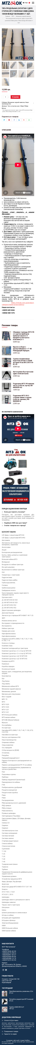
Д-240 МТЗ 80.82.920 (10, 600)
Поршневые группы (9, 774)
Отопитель (5, 753)
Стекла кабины (7, 843)
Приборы (5, 777)
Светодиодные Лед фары (11, 816)
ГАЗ (3, 572)
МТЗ (13, 16)
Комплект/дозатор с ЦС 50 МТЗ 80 (14, 656)
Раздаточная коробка (10, 792)
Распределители (8, 800)
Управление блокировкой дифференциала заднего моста (17, 873)
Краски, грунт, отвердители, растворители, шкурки (17, 672)
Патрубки (5, 755)
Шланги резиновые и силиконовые (14, 912)
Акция (4, 550)
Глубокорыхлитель (8, 583)
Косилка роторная (8, 669)
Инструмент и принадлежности (13, 623)
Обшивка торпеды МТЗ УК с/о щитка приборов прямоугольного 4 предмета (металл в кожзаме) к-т (23, 335)
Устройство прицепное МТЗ (12, 879)
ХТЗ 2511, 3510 (7, 894)
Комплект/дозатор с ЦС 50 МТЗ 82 (14, 659)
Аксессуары (6, 547)
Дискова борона (8, 613)
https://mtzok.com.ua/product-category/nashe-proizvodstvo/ (18, 304)
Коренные (5, 664)
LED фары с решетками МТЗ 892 (13, 538)
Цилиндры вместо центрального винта (16, 900)
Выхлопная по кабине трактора (13, 570)
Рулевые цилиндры (9, 813)
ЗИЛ (3, 618)
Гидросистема (7, 577)
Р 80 (3, 785)
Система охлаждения (9, 833)
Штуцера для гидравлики (11, 918)
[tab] (18, 129)
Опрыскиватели (7, 745)
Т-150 (4, 851)
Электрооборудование (10, 923)
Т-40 (3, 859)
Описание (6, 130)
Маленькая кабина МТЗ (10, 686)
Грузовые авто (7, 597)
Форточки (5, 884)
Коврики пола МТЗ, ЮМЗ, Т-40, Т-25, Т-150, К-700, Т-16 (17, 639)
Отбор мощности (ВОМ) (10, 750)
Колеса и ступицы (8, 643)
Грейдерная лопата (9, 590)
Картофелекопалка (9, 633)
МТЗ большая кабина (9, 715)
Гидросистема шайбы (9, 580)
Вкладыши (6, 562)
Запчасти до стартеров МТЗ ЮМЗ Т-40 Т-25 (17, 615)
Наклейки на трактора (10, 735)
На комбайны (7, 725)
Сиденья (5, 828)
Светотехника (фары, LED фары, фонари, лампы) (16, 819)
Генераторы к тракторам (11, 575)
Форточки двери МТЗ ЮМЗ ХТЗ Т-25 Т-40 (17, 887)
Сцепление (6, 849)
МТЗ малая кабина (8, 717)
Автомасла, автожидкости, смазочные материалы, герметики (16, 544)
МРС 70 (4, 699)
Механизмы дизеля (9, 691)
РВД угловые (6, 808)
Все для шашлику (8, 567)
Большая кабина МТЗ (9, 559)
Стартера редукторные (10, 841)
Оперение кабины (8, 742)
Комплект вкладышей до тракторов (15, 648)
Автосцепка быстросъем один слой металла (23, 373)
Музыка (5, 722)
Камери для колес (8, 631)
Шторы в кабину (8, 915)
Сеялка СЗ (5, 823)
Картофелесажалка (9, 636)
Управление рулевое (9, 876)
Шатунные (5, 907)
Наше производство (9, 740)
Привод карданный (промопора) (13, 780)
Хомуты (5, 889)
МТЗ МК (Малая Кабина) (10, 720)
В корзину (15, 97)
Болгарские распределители (12, 552)
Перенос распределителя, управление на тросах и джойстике (16, 768)
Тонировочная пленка (9, 864)
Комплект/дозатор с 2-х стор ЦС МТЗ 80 (16, 651)
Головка (5, 585)
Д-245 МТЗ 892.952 (9, 605)
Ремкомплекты (7, 811)
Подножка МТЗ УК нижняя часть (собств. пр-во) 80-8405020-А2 (23, 385)
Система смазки (8, 838)
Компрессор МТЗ (8, 661)
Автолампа (6, 540)
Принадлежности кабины (11, 782)
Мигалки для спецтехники (11, 694)
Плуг (3, 772)
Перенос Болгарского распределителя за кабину (16, 761)
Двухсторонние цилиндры (11, 610)
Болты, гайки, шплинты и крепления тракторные (14, 556)
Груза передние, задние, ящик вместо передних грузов (15, 594)
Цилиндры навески (9, 902)
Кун (3, 678)
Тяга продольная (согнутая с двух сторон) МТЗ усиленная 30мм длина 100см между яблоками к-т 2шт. (17, 111)
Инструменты (7, 626)
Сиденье (5, 825)
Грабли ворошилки (8, 588)
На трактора (6, 728)
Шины (4, 910)
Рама (4, 795)
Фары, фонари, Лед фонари (11, 881)
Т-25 (3, 854)
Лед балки (5, 681)
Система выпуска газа (10, 830)
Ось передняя (7, 748)
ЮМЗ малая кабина (9, 931)
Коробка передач (8, 666)
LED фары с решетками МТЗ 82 (13, 535)
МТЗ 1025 (5, 704)
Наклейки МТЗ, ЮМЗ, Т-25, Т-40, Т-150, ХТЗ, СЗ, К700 (17, 731)
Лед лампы (6, 684)
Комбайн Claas (7, 646)
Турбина (5, 869)
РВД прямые (6, 805)
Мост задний (6, 697)
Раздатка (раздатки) (9, 790)
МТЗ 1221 (5, 710)
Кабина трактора (8, 628)
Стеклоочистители (8, 846)
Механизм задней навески (23, 16)
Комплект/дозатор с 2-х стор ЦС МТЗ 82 (16, 653)
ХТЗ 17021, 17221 (8, 892)
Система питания (8, 836)
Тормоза (5, 867)
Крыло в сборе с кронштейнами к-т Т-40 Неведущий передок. (22, 349)
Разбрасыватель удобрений (12, 787)
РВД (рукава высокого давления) (14, 803)
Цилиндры (5, 897)
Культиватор (6, 676)
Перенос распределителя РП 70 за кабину (17, 765)
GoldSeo (27, 1040)
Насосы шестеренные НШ (11, 737)
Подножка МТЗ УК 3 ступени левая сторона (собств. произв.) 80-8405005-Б (22, 398)
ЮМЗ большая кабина (10, 928)
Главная (7, 16)
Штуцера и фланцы (9, 920)
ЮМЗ (4, 925)
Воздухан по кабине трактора (12, 564)
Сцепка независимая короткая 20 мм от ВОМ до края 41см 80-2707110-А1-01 (23, 361)
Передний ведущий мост (11, 758)
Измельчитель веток (9, 621)
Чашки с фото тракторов (11, 905)
